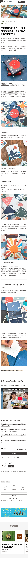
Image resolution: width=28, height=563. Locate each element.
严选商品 (3, 481)
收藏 (4, 23)
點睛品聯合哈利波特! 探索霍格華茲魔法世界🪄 (12, 546)
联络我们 (14, 495)
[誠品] (8, 1)
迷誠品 (10, 463)
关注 (11, 466)
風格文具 (8, 481)
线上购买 (14, 453)
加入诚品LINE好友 (14, 498)
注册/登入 (21, 1)
